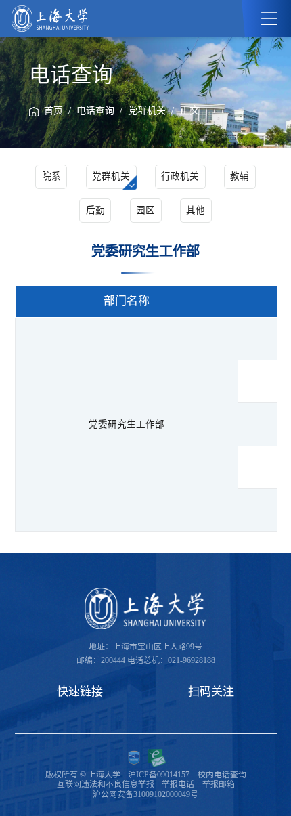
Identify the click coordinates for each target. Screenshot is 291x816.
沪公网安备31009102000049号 (145, 794)
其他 (195, 210)
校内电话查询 (222, 774)
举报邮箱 (218, 784)
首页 (53, 111)
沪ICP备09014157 (158, 774)
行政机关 (180, 176)
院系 (51, 176)
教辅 (239, 176)
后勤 (95, 210)
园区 (145, 210)
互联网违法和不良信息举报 (105, 784)
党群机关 (147, 111)
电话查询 (95, 111)
